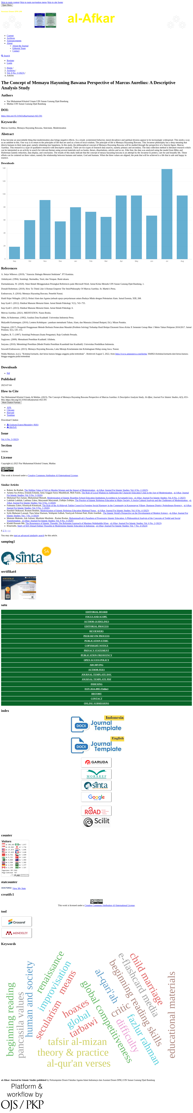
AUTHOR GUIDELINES (96, 621)
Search (6, 56)
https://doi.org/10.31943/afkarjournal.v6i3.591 (21, 116)
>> (9, 530)
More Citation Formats (11, 402)
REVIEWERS (96, 631)
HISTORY (96, 694)
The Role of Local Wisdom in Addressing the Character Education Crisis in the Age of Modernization (127, 493)
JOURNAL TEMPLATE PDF (96, 679)
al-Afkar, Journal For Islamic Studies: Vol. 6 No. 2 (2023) (135, 523)
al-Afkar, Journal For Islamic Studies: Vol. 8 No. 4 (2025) (123, 510)
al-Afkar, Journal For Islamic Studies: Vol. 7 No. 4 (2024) (121, 526)
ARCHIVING (96, 665)
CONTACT (96, 698)
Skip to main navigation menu (33, 2)
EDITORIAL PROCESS (96, 626)
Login (9, 63)
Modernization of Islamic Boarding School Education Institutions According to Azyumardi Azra (90, 498)
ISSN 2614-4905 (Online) (96, 689)
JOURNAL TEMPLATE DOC (97, 674)
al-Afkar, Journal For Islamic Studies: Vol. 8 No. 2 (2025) (122, 490)
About (9, 43)
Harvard (10, 412)
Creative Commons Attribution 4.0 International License (53, 475)
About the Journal (20, 46)
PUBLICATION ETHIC (96, 641)
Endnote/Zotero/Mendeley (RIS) (23, 425)
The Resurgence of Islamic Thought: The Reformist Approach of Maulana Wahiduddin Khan (67, 523)
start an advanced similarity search (29, 535)
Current (10, 35)
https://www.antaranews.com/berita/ (131, 354)
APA (9, 407)
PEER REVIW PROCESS (96, 636)
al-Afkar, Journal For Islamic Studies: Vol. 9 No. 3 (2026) (47, 521)
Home (10, 68)
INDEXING (96, 684)
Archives (11, 38)
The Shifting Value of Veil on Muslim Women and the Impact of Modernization (60, 490)
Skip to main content (10, 2)
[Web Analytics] (6, 888)
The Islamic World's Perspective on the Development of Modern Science (135, 513)
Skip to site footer (55, 2)
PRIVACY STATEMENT (96, 650)
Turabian (11, 415)
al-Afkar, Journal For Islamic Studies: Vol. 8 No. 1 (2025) (160, 498)
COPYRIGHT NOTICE (96, 645)
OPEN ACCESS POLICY (96, 660)
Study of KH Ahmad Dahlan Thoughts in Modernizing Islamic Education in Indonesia (56, 526)
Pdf (8, 373)
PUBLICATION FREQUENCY (96, 655)
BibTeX (13, 427)
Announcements (14, 40)
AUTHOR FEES (96, 669)
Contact (15, 51)
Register (10, 60)
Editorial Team (19, 48)
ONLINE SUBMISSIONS (96, 703)
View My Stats (19, 888)
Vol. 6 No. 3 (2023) (16, 73)
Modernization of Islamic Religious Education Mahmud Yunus (68, 510)
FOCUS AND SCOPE (96, 617)
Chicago (10, 410)
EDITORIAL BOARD (97, 612)
